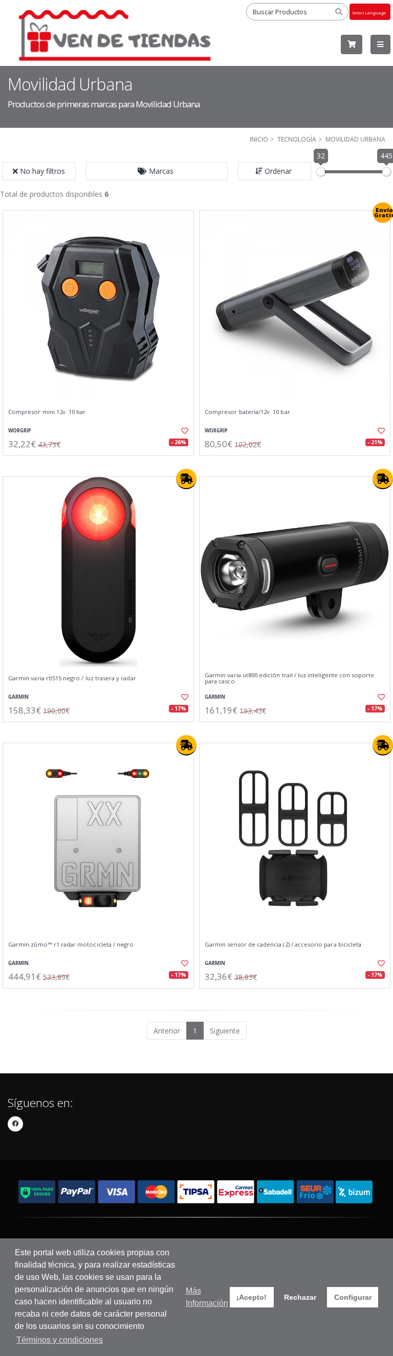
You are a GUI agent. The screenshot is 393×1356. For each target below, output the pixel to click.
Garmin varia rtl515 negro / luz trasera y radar (72, 678)
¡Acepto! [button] (251, 1297)
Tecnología (296, 139)
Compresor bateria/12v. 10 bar (247, 412)
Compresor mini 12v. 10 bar (46, 412)
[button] (157, 171)
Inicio (259, 139)
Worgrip (19, 430)
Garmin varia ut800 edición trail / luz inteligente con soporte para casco (289, 678)
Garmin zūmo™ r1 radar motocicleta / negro (71, 944)
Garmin (18, 697)
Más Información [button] (207, 1296)
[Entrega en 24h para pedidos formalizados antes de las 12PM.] (186, 479)
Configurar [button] (353, 1297)
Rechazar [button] (300, 1297)
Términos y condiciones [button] (59, 1340)
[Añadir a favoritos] (180, 430)
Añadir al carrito (102, 464)
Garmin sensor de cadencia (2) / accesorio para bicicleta (283, 944)
